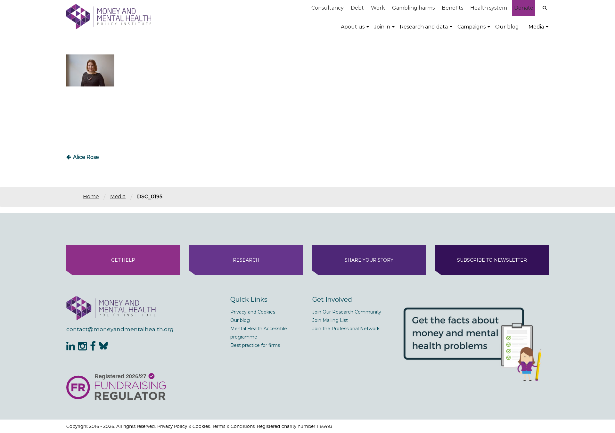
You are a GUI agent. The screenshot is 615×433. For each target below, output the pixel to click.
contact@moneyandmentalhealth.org (120, 329)
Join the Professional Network (346, 328)
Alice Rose (86, 157)
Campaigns (471, 27)
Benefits (452, 8)
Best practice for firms (255, 345)
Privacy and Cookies (252, 312)
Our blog (507, 27)
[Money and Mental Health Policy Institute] (108, 16)
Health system (488, 8)
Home (91, 196)
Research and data (424, 27)
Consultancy (327, 8)
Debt (357, 8)
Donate (523, 8)
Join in (382, 27)
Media (536, 27)
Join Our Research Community (346, 312)
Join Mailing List (330, 320)
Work (378, 8)
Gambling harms (413, 8)
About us (353, 27)
